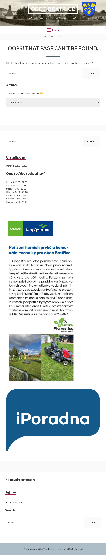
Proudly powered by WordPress (39, 549)
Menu (55, 29)
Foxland (79, 549)
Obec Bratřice (53, 9)
